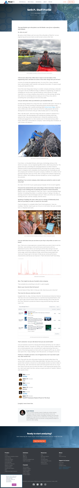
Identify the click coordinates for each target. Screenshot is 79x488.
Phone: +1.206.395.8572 (64, 468)
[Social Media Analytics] (9, 2)
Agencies (24, 455)
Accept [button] (14, 484)
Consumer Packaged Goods (28, 459)
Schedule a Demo (62, 465)
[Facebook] (33, 484)
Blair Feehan (37, 13)
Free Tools (43, 457)
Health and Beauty (26, 460)
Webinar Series (44, 462)
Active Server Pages (50, 107)
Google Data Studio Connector (11, 471)
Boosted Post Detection (10, 463)
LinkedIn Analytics (26, 473)
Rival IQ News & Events (43, 15)
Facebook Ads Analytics (9, 468)
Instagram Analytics (27, 468)
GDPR (56, 481)
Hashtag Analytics (8, 466)
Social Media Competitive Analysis (11, 456)
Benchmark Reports (45, 456)
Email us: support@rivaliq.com (65, 467)
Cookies (53, 481)
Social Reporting (8, 462)
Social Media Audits (9, 460)
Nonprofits (25, 457)
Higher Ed (25, 456)
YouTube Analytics (26, 474)
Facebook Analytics (27, 470)
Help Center (61, 462)
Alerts (6, 469)
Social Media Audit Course (46, 460)
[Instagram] (45, 484)
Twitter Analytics (26, 471)
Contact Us (61, 464)
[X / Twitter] (37, 484)
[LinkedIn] (41, 484)
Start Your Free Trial (39, 441)
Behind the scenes (33, 15)
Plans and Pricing (62, 456)
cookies (10, 476)
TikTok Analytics (26, 467)
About (60, 455)
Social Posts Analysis (9, 459)
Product (6, 455)
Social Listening (8, 457)
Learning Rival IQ (44, 463)
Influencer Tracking (8, 465)
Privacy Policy (48, 481)
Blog (42, 455)
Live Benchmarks (44, 459)
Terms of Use (43, 481)
